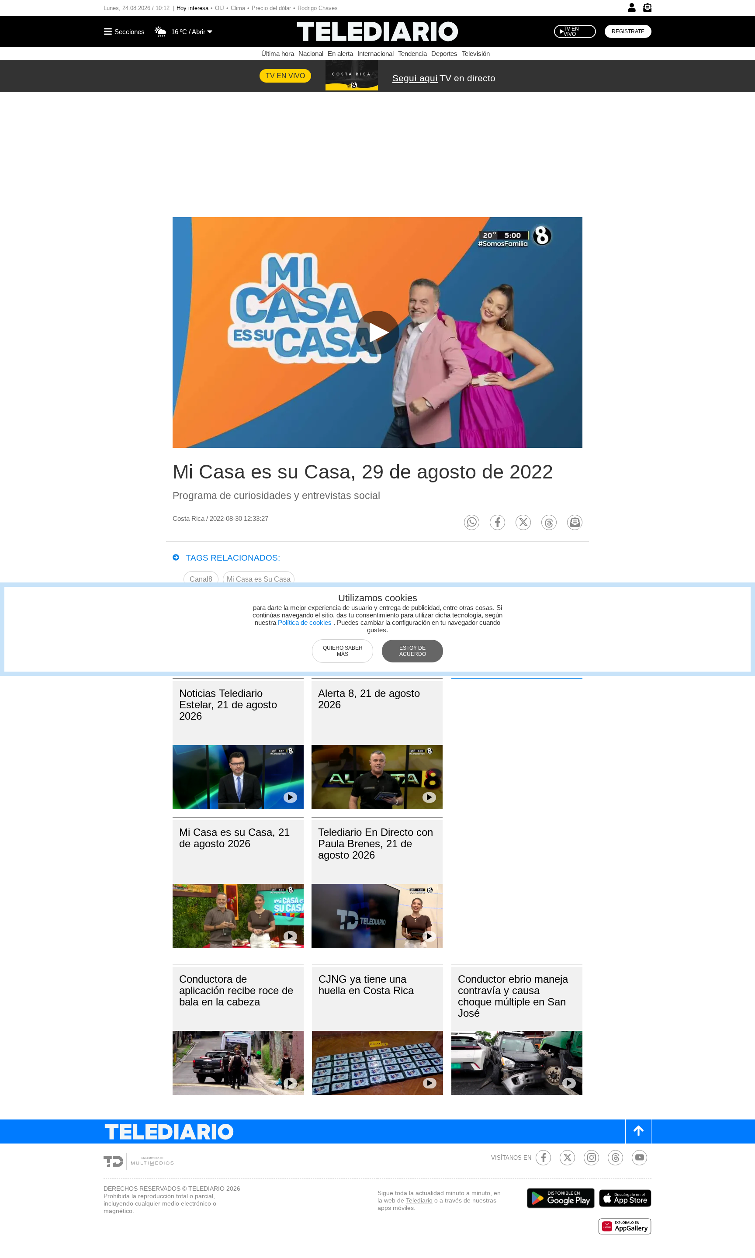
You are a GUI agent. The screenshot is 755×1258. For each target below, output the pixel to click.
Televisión (476, 53)
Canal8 (201, 579)
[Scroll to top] (638, 1131)
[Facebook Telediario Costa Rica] (543, 1157)
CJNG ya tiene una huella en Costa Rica (366, 984)
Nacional (310, 53)
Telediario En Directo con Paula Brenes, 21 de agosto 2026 (375, 843)
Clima (238, 8)
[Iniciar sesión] (631, 7)
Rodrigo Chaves (318, 8)
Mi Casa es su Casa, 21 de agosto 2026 (234, 837)
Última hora (277, 53)
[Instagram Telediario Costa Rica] (591, 1157)
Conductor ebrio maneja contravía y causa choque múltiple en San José (513, 996)
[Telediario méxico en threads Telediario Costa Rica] (615, 1157)
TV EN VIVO (571, 31)
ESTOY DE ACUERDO (412, 651)
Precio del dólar (271, 8)
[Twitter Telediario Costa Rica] (567, 1157)
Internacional (375, 53)
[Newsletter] (647, 9)
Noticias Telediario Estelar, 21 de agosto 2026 (228, 704)
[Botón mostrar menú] (125, 31)
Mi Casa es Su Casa (259, 579)
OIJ (219, 8)
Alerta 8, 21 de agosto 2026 (369, 698)
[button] (471, 522)
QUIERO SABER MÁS (343, 651)
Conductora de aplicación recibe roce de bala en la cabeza (236, 990)
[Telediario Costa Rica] (377, 31)
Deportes (444, 53)
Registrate (628, 31)
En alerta (340, 53)
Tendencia (412, 53)
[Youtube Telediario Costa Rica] (639, 1157)
